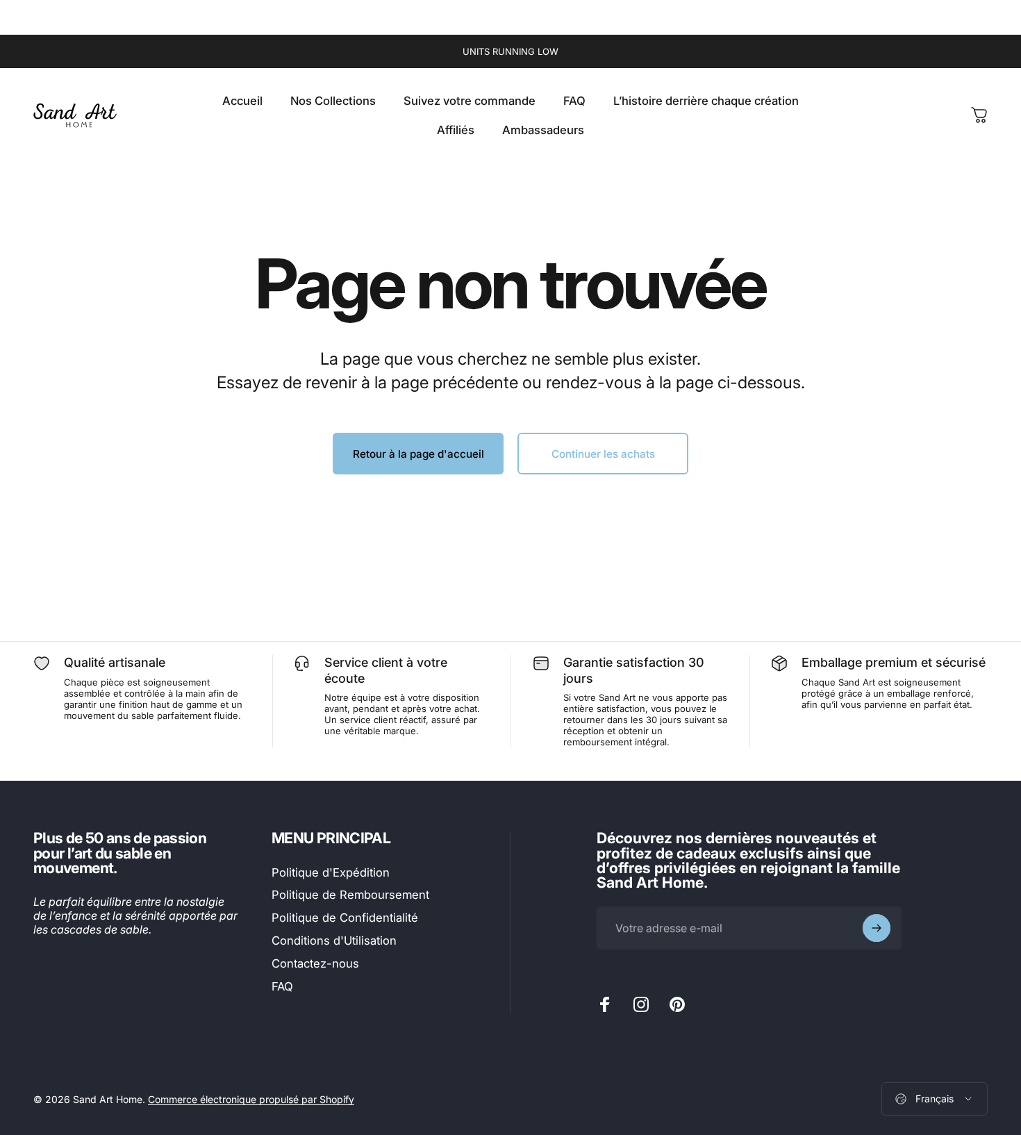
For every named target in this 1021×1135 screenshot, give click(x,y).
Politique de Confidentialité (345, 918)
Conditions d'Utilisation (334, 940)
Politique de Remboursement (350, 895)
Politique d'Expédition (331, 872)
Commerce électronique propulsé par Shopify (251, 1099)
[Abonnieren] (876, 928)
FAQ (282, 986)
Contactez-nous (315, 963)
